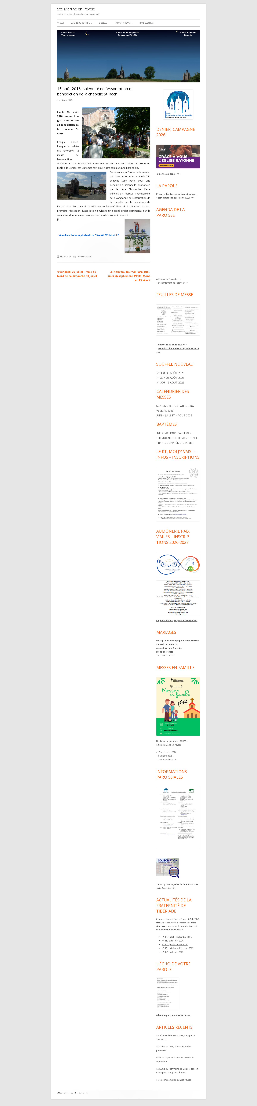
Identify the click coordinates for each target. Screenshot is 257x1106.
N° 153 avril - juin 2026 (173, 940)
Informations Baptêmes (173, 433)
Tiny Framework (69, 1093)
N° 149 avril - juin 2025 (173, 952)
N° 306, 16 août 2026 (170, 382)
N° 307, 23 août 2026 (170, 377)
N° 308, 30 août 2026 (170, 373)
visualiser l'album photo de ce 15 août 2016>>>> (89, 235)
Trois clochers (146, 23)
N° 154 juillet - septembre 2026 (177, 937)
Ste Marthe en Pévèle (76, 9)
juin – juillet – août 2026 (174, 415)
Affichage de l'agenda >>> (168, 279)
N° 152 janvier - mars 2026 (175, 944)
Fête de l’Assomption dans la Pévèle (173, 1079)
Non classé (86, 256)
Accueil (60, 23)
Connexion (83, 1093)
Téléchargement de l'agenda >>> (172, 282)
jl (57, 100)
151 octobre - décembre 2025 (179, 948)
